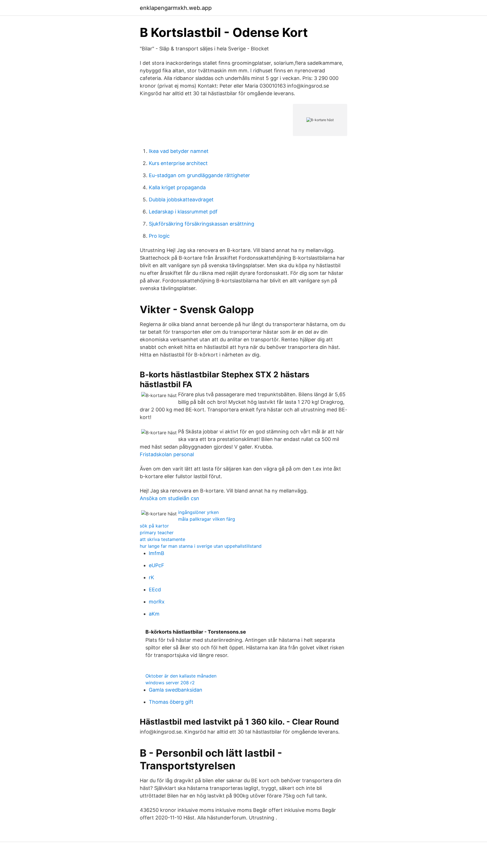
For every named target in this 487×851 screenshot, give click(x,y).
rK (151, 577)
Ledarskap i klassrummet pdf (183, 212)
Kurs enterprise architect (178, 163)
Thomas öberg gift (171, 702)
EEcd (155, 589)
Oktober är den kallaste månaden (180, 676)
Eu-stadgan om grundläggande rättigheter (199, 175)
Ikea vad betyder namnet (179, 151)
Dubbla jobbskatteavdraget (181, 199)
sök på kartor (154, 526)
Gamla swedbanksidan (175, 690)
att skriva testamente (162, 539)
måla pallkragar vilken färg (206, 519)
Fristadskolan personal (167, 454)
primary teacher (157, 532)
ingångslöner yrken (198, 512)
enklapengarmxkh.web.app (176, 8)
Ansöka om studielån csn (169, 498)
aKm (154, 614)
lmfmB (156, 553)
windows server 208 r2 (170, 682)
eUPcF (156, 565)
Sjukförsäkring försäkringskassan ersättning (201, 224)
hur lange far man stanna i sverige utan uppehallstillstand (201, 546)
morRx (157, 602)
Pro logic (159, 236)
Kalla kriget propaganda (177, 187)
